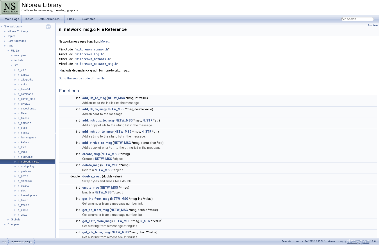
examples (20, 55)
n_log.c (22, 152)
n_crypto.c (24, 103)
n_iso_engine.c (27, 137)
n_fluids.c (23, 118)
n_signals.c (25, 180)
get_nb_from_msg (95, 210)
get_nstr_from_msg (97, 221)
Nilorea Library (13, 26)
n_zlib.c (22, 214)
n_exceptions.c (27, 108)
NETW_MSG (116, 98)
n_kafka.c (23, 142)
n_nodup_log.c (27, 166)
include (18, 60)
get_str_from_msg (96, 232)
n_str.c (22, 190)
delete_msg (91, 165)
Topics (28, 19)
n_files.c (23, 113)
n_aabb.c (23, 74)
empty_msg (90, 187)
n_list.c (22, 147)
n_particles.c (25, 171)
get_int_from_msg (95, 198)
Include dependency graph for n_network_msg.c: (95, 70)
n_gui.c (22, 127)
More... (105, 41)
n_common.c (25, 94)
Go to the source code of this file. (82, 78)
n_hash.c (23, 132)
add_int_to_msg (94, 98)
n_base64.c (25, 89)
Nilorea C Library (17, 31)
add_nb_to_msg (94, 109)
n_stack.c (23, 185)
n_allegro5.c (25, 79)
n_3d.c (22, 70)
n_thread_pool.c (28, 195)
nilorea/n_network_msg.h (96, 64)
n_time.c (23, 200)
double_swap (91, 176)
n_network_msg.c (28, 161)
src (16, 65)
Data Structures (49, 19)
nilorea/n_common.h (92, 49)
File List (15, 50)
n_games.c (24, 123)
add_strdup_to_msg (97, 143)
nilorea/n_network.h (93, 59)
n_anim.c (23, 84)
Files (70, 19)
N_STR (147, 120)
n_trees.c (23, 205)
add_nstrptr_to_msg (97, 131)
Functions (373, 25)
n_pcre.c (23, 176)
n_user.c (23, 209)
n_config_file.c (26, 98)
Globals (15, 219)
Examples (88, 19)
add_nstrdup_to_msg (98, 120)
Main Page (12, 19)
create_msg (91, 154)
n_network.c (25, 156)
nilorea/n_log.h (89, 54)
